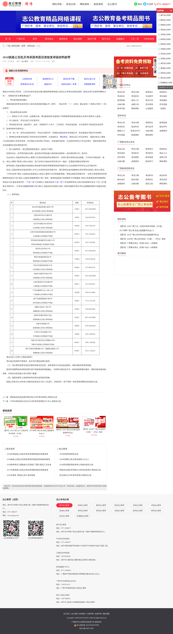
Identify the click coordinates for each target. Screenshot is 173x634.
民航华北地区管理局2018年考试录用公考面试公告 (80, 470)
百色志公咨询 (166, 30)
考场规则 (163, 100)
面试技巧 (149, 161)
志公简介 (66, 614)
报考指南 (121, 100)
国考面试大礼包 (27, 84)
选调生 (163, 108)
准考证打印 (135, 131)
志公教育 (24, 61)
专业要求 (149, 96)
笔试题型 (135, 157)
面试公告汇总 (89, 79)
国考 (35, 39)
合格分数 (121, 104)
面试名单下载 (68, 79)
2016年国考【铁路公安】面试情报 (21, 475)
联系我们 (82, 614)
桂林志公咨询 (166, 25)
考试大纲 (135, 92)
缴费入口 (121, 131)
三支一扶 (135, 39)
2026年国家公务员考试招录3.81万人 (74, 459)
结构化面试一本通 (68, 84)
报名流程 (135, 179)
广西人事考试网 (13, 46)
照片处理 (149, 127)
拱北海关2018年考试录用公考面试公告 (75, 475)
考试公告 (121, 92)
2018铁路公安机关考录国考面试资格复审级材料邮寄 (28, 459)
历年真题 (163, 104)
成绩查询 (163, 131)
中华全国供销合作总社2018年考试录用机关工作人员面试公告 (35, 401)
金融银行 (120, 39)
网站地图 (106, 614)
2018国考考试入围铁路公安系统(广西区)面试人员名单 (29, 465)
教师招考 (63, 39)
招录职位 (163, 92)
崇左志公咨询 (166, 78)
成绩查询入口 (48, 79)
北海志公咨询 (166, 58)
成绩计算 (135, 104)
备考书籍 (121, 108)
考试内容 (163, 179)
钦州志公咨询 (166, 39)
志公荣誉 (74, 614)
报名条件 (121, 179)
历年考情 (149, 104)
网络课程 (135, 108)
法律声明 (90, 614)
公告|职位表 (27, 79)
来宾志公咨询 (166, 63)
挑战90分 (48, 84)
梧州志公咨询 (166, 44)
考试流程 (163, 96)
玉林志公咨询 (166, 34)
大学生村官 (149, 39)
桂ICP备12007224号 (86, 628)
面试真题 (149, 157)
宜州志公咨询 (166, 54)
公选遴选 (149, 108)
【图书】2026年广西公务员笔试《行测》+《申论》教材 (93, 430)
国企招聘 (77, 39)
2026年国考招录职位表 (68, 454)
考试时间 (135, 96)
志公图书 (112, 4)
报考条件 (149, 92)
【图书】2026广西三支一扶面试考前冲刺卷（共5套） (15, 432)
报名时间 (135, 127)
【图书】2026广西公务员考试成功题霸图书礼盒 (67, 431)
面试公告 (149, 184)
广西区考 (20, 39)
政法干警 (92, 39)
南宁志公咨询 (166, 15)
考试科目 (121, 96)
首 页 (8, 39)
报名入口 (135, 100)
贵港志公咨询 (166, 68)
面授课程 (98, 4)
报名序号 (163, 127)
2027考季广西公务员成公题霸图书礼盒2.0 (41, 432)
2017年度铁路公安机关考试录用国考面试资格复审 (27, 470)
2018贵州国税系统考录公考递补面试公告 (76, 465)
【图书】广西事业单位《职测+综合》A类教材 (138, 243)
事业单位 (49, 39)
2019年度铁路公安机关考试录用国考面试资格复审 (27, 454)
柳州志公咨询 (166, 20)
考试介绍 (149, 100)
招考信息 (31, 46)
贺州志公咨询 (166, 73)
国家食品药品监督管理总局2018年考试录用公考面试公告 (33, 397)
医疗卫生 (106, 39)
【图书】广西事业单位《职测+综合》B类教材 (138, 247)
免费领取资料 (89, 84)
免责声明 (98, 614)
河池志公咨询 (166, 49)
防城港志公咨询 (166, 82)
